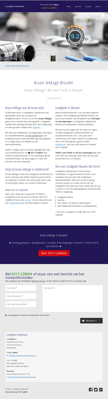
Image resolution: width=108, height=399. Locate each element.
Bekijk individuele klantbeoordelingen (22, 377)
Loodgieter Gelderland (14, 6)
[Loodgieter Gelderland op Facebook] (91, 390)
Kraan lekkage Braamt (20, 65)
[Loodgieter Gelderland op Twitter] (96, 390)
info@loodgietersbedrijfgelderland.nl (22, 355)
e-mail (28, 200)
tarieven (36, 127)
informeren (60, 144)
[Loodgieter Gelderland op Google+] (101, 390)
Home (7, 65)
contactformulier (17, 203)
